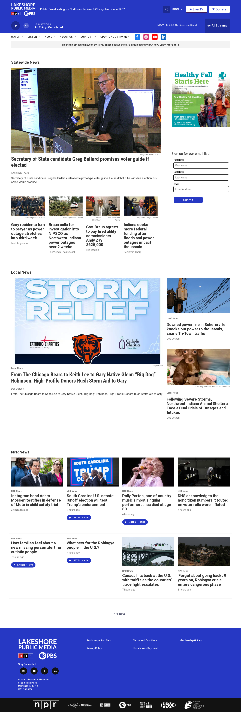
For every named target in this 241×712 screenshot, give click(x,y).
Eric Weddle (92, 249)
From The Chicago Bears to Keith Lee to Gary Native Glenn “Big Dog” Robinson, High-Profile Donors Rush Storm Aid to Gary (83, 377)
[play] (15, 26)
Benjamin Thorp (20, 173)
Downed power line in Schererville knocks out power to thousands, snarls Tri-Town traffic (196, 329)
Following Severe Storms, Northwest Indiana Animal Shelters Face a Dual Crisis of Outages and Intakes (197, 406)
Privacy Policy (94, 648)
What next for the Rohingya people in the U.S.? (90, 545)
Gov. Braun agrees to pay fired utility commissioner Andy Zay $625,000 (102, 236)
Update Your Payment (115, 36)
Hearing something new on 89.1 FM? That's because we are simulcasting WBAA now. (110, 44)
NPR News (16, 491)
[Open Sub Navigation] (23, 36)
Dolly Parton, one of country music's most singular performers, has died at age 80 (146, 502)
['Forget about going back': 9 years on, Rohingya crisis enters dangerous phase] (204, 551)
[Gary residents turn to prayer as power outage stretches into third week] (28, 206)
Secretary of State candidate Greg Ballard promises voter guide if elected (80, 162)
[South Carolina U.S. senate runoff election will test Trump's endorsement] (93, 472)
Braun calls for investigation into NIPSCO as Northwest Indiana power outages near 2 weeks (65, 235)
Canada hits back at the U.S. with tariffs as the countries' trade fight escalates (147, 580)
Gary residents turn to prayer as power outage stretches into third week (28, 231)
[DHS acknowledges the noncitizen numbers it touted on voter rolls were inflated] (204, 472)
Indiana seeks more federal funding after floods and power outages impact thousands (139, 235)
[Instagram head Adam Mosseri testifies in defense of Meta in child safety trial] (37, 472)
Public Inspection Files (99, 640)
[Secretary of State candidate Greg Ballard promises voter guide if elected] (86, 110)
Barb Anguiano (19, 243)
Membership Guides (191, 640)
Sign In (177, 9)
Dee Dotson (17, 388)
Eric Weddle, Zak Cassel (62, 252)
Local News (17, 368)
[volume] (26, 26)
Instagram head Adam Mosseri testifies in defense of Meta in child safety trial (36, 500)
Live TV (198, 9)
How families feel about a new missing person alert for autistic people (36, 547)
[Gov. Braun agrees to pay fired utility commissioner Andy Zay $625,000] (103, 206)
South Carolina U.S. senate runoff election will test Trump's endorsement (90, 500)
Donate (220, 9)
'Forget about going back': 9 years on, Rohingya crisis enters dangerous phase (202, 580)
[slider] (31, 25)
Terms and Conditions (145, 640)
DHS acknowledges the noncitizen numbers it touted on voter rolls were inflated (203, 500)
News (48, 36)
